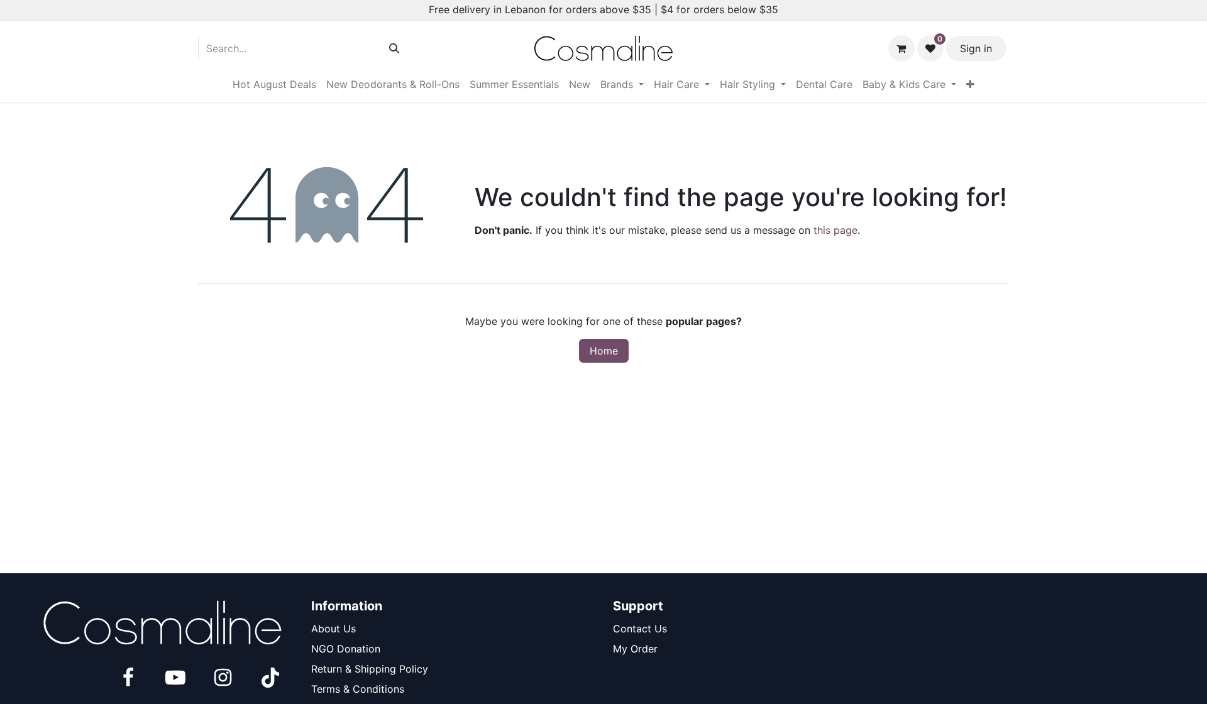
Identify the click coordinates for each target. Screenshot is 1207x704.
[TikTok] (270, 677)
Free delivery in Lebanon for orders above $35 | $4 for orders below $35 (603, 9)
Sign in (976, 48)
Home (604, 350)
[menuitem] (274, 84)
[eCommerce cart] (901, 48)
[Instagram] (222, 677)
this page (835, 230)
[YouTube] (175, 677)
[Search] (394, 48)
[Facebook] (128, 677)
